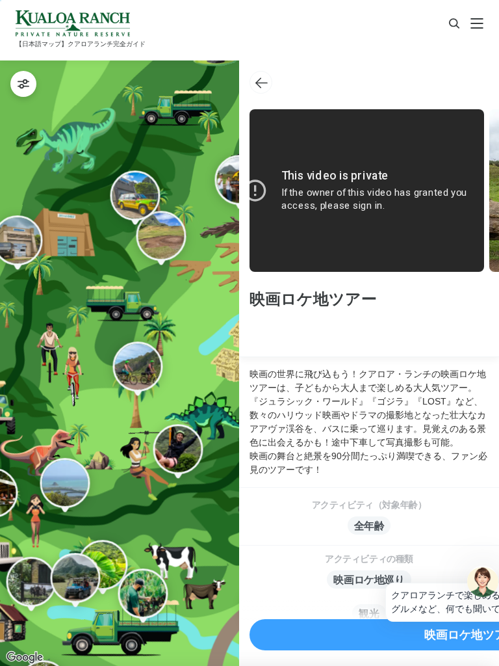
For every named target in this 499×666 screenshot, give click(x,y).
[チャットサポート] (482, 581)
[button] (103, 567)
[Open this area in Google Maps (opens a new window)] (24, 657)
